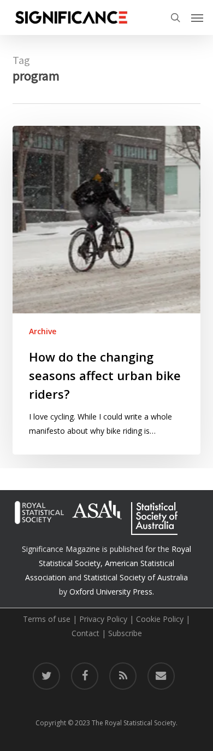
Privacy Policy (103, 619)
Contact (85, 633)
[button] (197, 17)
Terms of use (46, 619)
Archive (42, 331)
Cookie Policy (160, 619)
